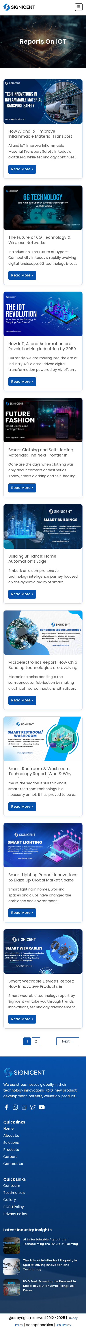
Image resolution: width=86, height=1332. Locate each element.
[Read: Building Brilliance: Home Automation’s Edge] (43, 526)
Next (68, 1041)
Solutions (11, 1142)
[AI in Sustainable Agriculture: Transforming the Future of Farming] (11, 1245)
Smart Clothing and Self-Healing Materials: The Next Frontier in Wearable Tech (40, 455)
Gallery (9, 1199)
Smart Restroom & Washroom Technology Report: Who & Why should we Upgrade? (39, 774)
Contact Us (13, 1163)
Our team (11, 1185)
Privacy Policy (15, 1213)
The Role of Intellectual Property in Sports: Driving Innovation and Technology (50, 1264)
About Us (11, 1135)
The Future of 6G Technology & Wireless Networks (39, 240)
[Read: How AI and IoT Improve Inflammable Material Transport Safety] (43, 101)
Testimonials (14, 1192)
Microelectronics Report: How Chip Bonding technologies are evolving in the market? (42, 667)
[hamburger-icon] (79, 7)
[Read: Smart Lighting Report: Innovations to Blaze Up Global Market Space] (43, 845)
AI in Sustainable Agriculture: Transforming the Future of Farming (51, 1241)
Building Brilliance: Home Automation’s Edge (32, 558)
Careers (10, 1156)
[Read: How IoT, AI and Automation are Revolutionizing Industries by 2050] (43, 314)
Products (11, 1149)
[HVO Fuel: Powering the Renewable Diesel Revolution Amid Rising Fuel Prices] (11, 1287)
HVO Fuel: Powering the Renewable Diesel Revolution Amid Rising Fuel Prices (49, 1285)
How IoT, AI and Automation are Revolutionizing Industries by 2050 (42, 346)
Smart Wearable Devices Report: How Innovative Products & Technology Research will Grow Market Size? (41, 988)
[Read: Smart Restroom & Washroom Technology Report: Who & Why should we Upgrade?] (43, 738)
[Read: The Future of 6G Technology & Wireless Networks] (43, 207)
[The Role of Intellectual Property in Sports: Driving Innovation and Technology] (11, 1266)
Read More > (22, 169)
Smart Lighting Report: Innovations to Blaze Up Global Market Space (42, 877)
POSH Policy (13, 1206)
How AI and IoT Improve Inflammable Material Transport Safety (40, 136)
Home (8, 1128)
